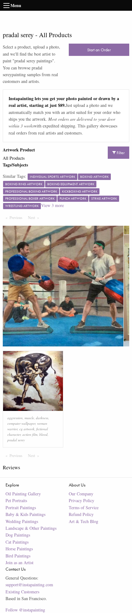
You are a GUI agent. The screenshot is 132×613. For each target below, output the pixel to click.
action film (29, 434)
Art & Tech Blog (83, 521)
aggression (15, 418)
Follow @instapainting (25, 610)
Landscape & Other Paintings (31, 528)
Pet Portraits (16, 500)
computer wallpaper (21, 423)
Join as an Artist (19, 562)
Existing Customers (22, 592)
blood (43, 434)
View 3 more (52, 205)
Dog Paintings (18, 535)
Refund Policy (81, 514)
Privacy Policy (81, 500)
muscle (29, 418)
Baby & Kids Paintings (25, 514)
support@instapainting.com (29, 585)
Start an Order (99, 50)
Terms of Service (84, 507)
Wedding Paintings (22, 521)
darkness (42, 418)
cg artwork (26, 429)
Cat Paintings (17, 542)
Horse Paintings (19, 549)
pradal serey (16, 440)
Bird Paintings (18, 556)
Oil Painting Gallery (23, 494)
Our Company (81, 494)
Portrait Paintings (21, 507)
